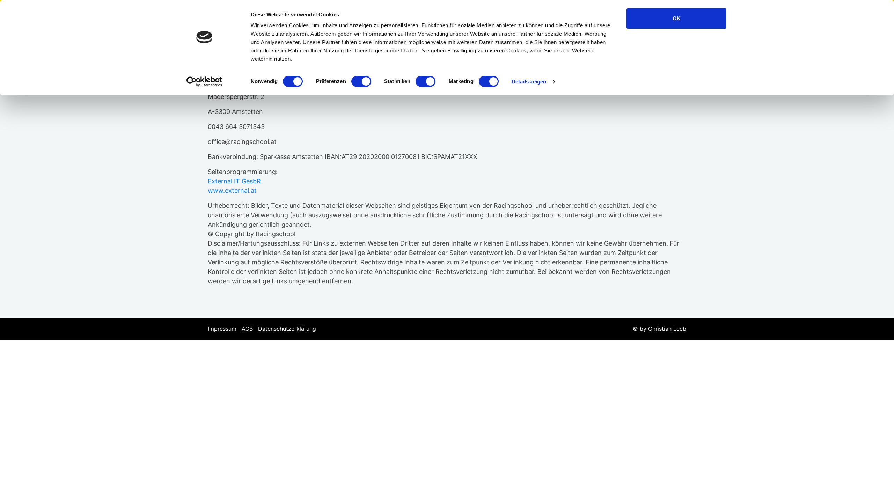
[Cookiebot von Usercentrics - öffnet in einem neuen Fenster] (204, 81)
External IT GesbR (234, 181)
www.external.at (232, 190)
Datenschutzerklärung (287, 328)
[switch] (361, 81)
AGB (247, 328)
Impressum (222, 328)
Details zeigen (529, 82)
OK (677, 18)
